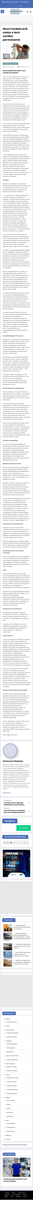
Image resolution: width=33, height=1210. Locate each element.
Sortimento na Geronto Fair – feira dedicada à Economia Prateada (22, 946)
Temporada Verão (12, 1093)
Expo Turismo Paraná (12, 1055)
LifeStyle (8, 1097)
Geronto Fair (10, 1052)
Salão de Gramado (12, 1059)
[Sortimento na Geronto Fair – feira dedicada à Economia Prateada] (9, 948)
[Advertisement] (16, 897)
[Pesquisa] (27, 12)
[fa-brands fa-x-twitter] (14, 6)
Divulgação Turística (12, 1077)
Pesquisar (23, 828)
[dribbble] (16, 6)
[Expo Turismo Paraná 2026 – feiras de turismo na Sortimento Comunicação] (9, 956)
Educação (6, 63)
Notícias (15, 63)
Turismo (8, 1075)
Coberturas (9, 1041)
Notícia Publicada (12, 1022)
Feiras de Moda (11, 1123)
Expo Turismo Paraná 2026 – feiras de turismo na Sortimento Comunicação (22, 954)
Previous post (8, 800)
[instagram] (19, 6)
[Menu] (2, 11)
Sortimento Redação (9, 67)
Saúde (8, 1108)
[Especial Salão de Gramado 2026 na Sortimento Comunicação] (9, 929)
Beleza (8, 1104)
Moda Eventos (10, 1131)
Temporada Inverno (12, 1089)
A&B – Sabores (11, 1100)
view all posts (6, 792)
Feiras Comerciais (12, 1037)
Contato (8, 1139)
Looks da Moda (11, 1127)
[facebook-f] (12, 6)
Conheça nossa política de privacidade (14, 1145)
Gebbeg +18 (10, 1116)
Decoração (10, 1112)
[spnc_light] (30, 12)
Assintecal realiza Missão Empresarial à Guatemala (15, 1180)
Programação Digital (12, 1033)
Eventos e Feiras (10, 1030)
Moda (7, 1120)
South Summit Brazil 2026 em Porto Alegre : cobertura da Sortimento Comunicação (22, 962)
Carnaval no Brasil (12, 1070)
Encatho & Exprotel (12, 1044)
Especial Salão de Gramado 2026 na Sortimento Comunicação (22, 927)
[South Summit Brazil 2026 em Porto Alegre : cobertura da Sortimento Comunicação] (9, 964)
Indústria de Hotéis (12, 1085)
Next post (6, 808)
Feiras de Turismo (11, 1081)
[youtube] (21, 6)
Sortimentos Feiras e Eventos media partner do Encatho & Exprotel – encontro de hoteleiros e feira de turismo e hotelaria (17, 937)
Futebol (8, 1026)
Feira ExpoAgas (11, 1048)
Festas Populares (10, 1064)
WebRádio (8, 1135)
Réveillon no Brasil (12, 1067)
